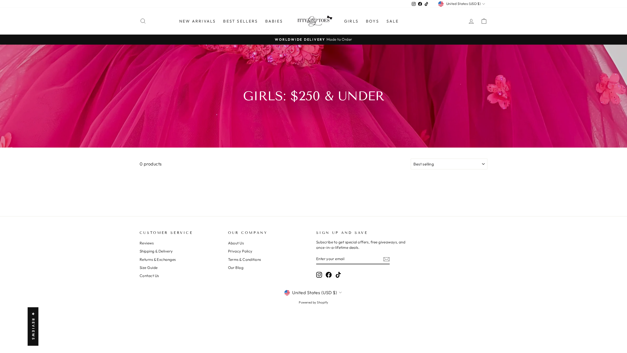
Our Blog (236, 267)
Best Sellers (240, 21)
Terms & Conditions (244, 259)
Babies (274, 21)
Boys (372, 21)
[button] (98, 307)
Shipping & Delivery (156, 251)
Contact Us (149, 275)
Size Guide (149, 267)
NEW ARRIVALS (197, 21)
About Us (236, 243)
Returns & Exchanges (158, 259)
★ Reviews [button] (33, 326)
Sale (392, 21)
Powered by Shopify (313, 302)
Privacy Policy (240, 251)
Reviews (147, 243)
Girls (351, 21)
